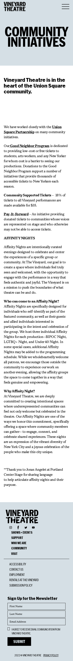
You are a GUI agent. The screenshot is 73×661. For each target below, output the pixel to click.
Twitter (26, 527)
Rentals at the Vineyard (24, 580)
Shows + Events (21, 532)
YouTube (33, 527)
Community (19, 548)
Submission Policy (20, 585)
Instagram (10, 527)
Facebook (18, 527)
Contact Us (16, 569)
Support (17, 538)
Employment (17, 574)
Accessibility (17, 564)
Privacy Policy (51, 655)
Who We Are (18, 543)
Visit (14, 553)
